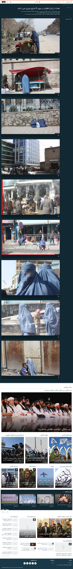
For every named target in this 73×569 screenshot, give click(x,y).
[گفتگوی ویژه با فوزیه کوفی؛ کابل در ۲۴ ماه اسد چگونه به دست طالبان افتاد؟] (33, 544)
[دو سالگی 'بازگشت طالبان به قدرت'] (36, 412)
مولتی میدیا (58, 2)
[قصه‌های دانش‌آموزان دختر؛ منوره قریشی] (15, 520)
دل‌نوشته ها (14, 517)
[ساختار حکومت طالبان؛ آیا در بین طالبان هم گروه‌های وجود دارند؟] (9, 478)
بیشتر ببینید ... (3, 508)
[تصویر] (10, 2)
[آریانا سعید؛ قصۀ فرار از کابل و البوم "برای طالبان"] (51, 544)
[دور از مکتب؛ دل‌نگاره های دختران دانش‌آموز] (63, 499)
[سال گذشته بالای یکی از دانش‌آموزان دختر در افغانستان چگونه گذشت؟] (33, 549)
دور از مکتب (68, 492)
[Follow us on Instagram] (27, 563)
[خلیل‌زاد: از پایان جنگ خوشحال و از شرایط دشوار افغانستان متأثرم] (63, 547)
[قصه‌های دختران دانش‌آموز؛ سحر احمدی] (15, 534)
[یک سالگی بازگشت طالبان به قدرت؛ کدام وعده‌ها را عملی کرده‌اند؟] (60, 450)
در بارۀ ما (52, 562)
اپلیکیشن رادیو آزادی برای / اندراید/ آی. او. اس (64, 565)
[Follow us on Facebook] (35, 563)
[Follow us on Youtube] (30, 563)
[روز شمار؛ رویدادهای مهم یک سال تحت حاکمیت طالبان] (63, 478)
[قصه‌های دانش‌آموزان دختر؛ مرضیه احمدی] (15, 543)
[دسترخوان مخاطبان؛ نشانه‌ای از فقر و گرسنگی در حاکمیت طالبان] (27, 528)
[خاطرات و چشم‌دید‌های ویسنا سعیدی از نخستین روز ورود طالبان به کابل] (51, 549)
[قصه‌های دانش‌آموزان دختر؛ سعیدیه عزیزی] (15, 524)
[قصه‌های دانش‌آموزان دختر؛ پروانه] (15, 539)
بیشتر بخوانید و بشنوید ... (5, 555)
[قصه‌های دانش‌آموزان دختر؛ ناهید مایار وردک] (15, 553)
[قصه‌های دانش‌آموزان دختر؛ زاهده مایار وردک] (15, 529)
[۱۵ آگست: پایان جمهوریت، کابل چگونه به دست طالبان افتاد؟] (27, 478)
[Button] (69, 19)
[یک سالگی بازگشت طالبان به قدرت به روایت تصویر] (54, 528)
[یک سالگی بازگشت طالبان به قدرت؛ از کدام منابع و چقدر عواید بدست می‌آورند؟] (36, 450)
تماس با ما (70, 562)
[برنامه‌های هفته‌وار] (7, 2)
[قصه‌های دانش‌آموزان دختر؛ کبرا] (15, 548)
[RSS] (24, 563)
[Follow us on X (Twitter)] (33, 563)
